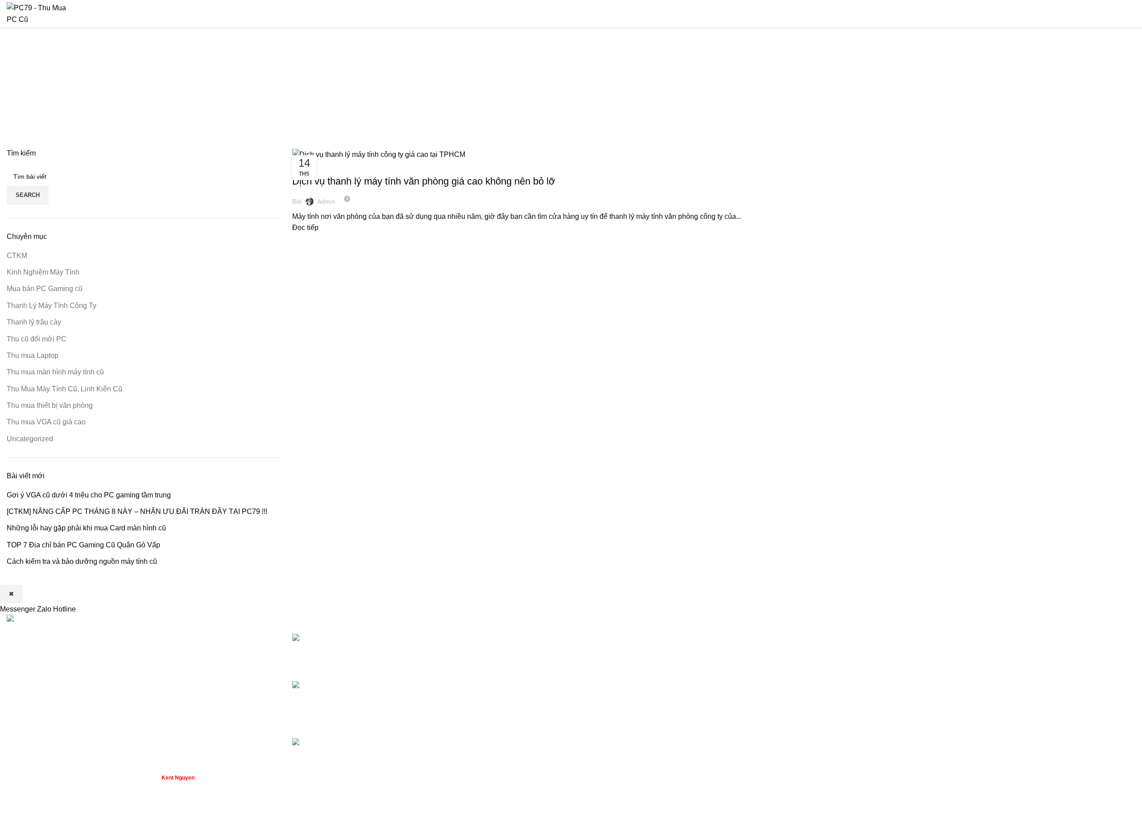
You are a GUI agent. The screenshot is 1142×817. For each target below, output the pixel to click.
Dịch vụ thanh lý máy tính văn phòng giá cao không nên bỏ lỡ (423, 181)
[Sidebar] (11, 806)
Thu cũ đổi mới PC (36, 339)
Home (509, 98)
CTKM (17, 255)
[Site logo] (40, 13)
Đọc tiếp (305, 227)
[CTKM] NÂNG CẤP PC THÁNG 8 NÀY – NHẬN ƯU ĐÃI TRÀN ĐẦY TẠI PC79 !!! (137, 511)
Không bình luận (494, 661)
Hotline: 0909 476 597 (1098, 13)
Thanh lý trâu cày (34, 322)
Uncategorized (30, 439)
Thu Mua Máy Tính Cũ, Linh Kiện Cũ (64, 389)
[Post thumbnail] (360, 650)
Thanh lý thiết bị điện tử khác (623, 705)
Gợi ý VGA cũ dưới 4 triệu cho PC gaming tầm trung (89, 495)
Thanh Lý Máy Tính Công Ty (337, 165)
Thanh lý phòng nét (608, 671)
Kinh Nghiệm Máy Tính (43, 272)
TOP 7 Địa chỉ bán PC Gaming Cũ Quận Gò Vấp (83, 545)
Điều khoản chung (892, 688)
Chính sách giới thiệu (897, 671)
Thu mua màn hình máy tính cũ (55, 372)
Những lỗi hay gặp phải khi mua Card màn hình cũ (86, 528)
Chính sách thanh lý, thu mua (909, 638)
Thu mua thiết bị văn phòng (50, 405)
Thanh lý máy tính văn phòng (623, 655)
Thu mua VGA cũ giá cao (46, 422)
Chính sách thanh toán (899, 655)
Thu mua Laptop (32, 355)
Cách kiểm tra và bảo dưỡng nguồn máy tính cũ (82, 561)
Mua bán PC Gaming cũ (45, 288)
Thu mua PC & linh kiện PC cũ (626, 638)
